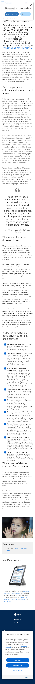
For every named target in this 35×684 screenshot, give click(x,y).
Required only (17, 665)
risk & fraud (7, 601)
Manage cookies (17, 670)
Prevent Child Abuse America (17, 47)
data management (13, 599)
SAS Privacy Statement (12, 677)
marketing (22, 599)
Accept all (17, 660)
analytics (22, 597)
